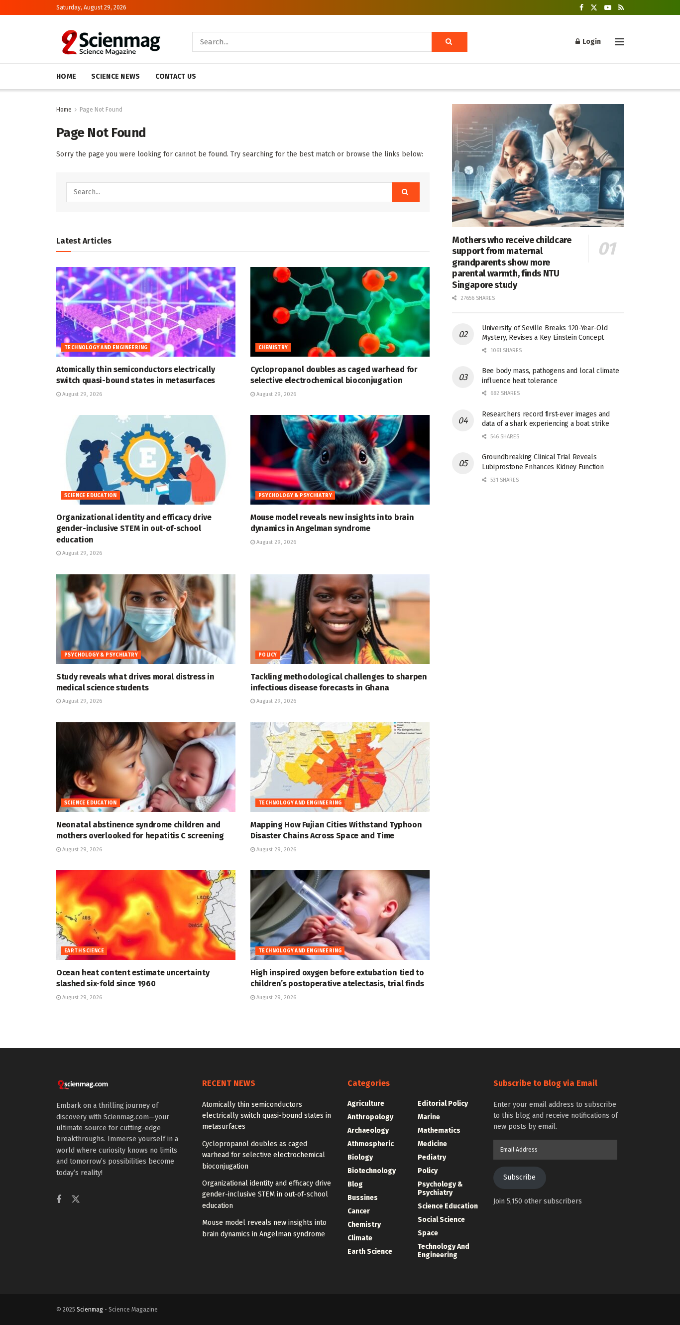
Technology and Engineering (105, 348)
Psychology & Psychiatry (295, 496)
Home (64, 109)
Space (428, 1233)
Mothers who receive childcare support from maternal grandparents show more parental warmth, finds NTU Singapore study (511, 262)
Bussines (362, 1197)
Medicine (432, 1144)
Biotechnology (371, 1171)
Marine (429, 1117)
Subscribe (519, 1177)
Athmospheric (370, 1144)
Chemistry (273, 348)
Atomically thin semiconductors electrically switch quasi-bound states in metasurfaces (266, 1115)
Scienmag (90, 1309)
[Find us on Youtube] (607, 7)
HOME (66, 76)
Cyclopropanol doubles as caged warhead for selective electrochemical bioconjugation (263, 1155)
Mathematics (439, 1130)
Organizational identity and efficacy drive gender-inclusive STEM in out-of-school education (134, 528)
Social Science (441, 1219)
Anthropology (370, 1117)
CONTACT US (176, 76)
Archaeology (368, 1130)
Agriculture (365, 1103)
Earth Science (84, 951)
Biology (360, 1157)
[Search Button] (449, 42)
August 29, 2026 (81, 394)
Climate (359, 1238)
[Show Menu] (619, 41)
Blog (355, 1184)
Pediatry (432, 1157)
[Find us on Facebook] (581, 7)
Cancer (358, 1211)
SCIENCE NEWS (115, 76)
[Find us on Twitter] (593, 7)
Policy (267, 655)
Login (591, 41)
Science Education (90, 496)
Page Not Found (101, 109)
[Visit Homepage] (110, 42)
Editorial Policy (443, 1103)
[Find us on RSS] (621, 7)
